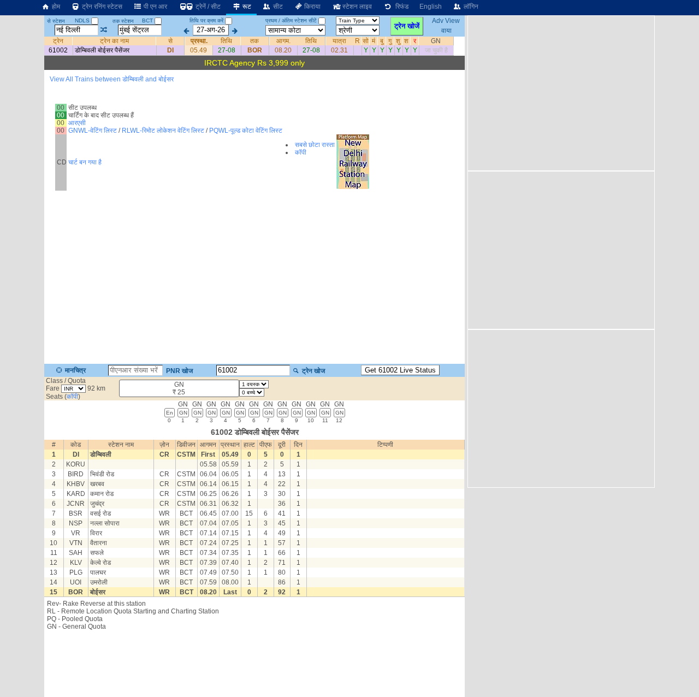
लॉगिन (470, 6)
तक (255, 41)
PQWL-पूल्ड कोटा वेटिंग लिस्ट (245, 130)
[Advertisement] (254, 663)
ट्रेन (58, 41)
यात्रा (339, 41)
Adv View (446, 21)
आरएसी (77, 123)
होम (55, 6)
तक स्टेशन (123, 21)
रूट (246, 6)
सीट (277, 6)
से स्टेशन (56, 21)
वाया (446, 30)
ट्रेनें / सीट (207, 6)
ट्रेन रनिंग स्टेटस (101, 6)
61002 (58, 50)
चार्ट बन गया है (85, 162)
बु (382, 41)
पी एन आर (154, 6)
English (430, 6)
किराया (312, 6)
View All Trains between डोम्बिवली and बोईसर (112, 79)
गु (390, 41)
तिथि (227, 41)
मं (374, 41)
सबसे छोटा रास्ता (315, 145)
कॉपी (300, 152)
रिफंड (400, 6)
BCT (148, 20)
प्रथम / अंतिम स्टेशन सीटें (291, 20)
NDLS (83, 20)
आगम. (283, 41)
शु (398, 41)
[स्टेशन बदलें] (104, 30)
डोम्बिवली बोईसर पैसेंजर (102, 50)
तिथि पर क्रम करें (206, 20)
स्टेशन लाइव (356, 6)
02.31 (339, 50)
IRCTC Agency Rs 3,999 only (254, 62)
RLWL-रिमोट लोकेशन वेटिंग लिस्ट (163, 130)
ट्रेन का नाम (114, 41)
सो (366, 41)
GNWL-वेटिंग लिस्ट (92, 130)
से (170, 41)
